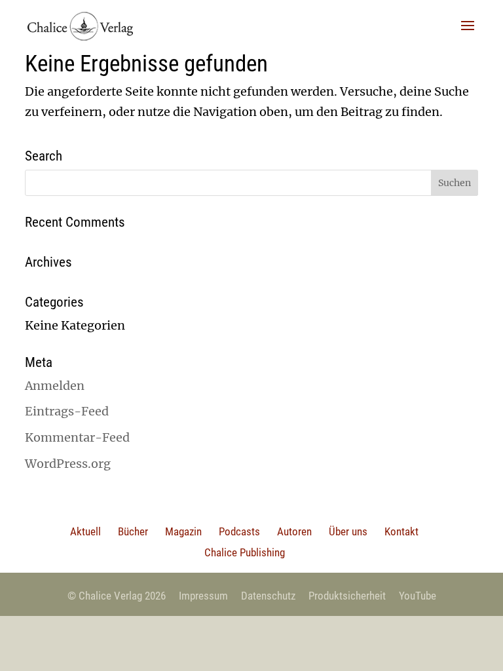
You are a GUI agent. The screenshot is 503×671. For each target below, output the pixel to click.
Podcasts (239, 531)
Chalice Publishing (244, 552)
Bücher (133, 531)
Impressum (203, 595)
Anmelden (54, 385)
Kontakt (401, 531)
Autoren (294, 531)
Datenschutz (268, 595)
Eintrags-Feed (67, 411)
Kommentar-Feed (77, 437)
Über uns (348, 531)
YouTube (417, 595)
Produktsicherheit (347, 595)
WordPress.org (68, 463)
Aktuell (85, 531)
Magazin (183, 531)
